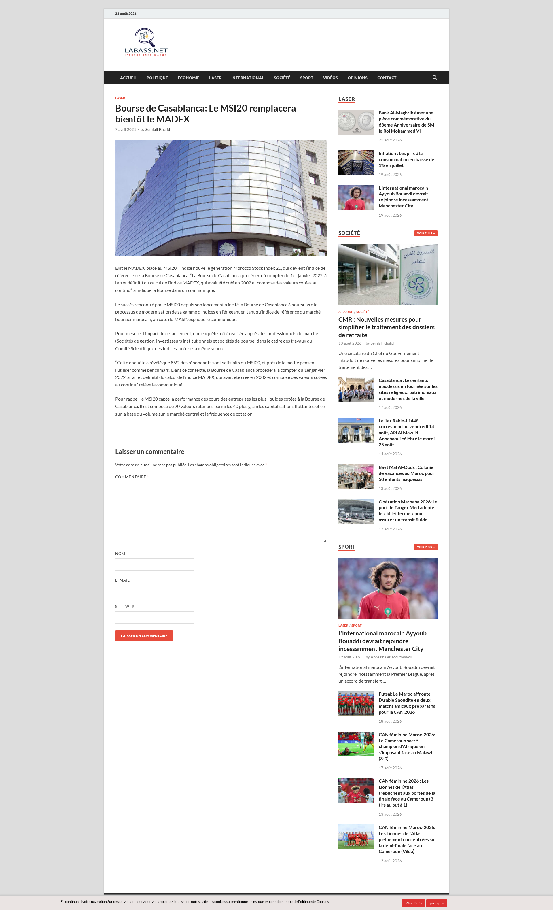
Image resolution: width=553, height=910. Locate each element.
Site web (125, 606)
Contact (387, 77)
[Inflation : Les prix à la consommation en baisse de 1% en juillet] (356, 153)
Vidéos (330, 77)
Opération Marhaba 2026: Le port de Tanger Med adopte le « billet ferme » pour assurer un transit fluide (408, 510)
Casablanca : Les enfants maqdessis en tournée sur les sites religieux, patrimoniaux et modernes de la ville (408, 389)
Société (282, 77)
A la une (345, 312)
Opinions (358, 77)
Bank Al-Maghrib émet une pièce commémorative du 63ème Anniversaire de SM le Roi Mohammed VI (406, 121)
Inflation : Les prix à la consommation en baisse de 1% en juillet (406, 159)
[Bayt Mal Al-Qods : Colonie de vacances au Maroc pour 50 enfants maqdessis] (356, 467)
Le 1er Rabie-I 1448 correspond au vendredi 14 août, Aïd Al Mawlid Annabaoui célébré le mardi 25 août (407, 432)
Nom (120, 553)
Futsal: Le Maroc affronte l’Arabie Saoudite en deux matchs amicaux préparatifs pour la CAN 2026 (407, 702)
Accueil (128, 77)
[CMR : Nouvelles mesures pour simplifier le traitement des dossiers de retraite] (388, 247)
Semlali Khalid (157, 129)
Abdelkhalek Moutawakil (391, 657)
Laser (215, 77)
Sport (306, 77)
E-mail (122, 580)
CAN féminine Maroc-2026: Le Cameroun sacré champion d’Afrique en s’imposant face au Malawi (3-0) (407, 746)
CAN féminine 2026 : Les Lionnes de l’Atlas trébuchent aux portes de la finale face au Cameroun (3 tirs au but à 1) (407, 792)
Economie (188, 77)
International (247, 77)
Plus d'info (414, 903)
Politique (157, 77)
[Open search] (435, 77)
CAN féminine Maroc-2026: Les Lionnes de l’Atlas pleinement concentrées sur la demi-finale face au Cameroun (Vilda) (407, 839)
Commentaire (132, 477)
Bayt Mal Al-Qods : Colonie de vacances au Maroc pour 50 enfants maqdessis (407, 473)
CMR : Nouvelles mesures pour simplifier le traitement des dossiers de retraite (386, 327)
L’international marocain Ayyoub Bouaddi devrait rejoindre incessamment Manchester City (403, 196)
